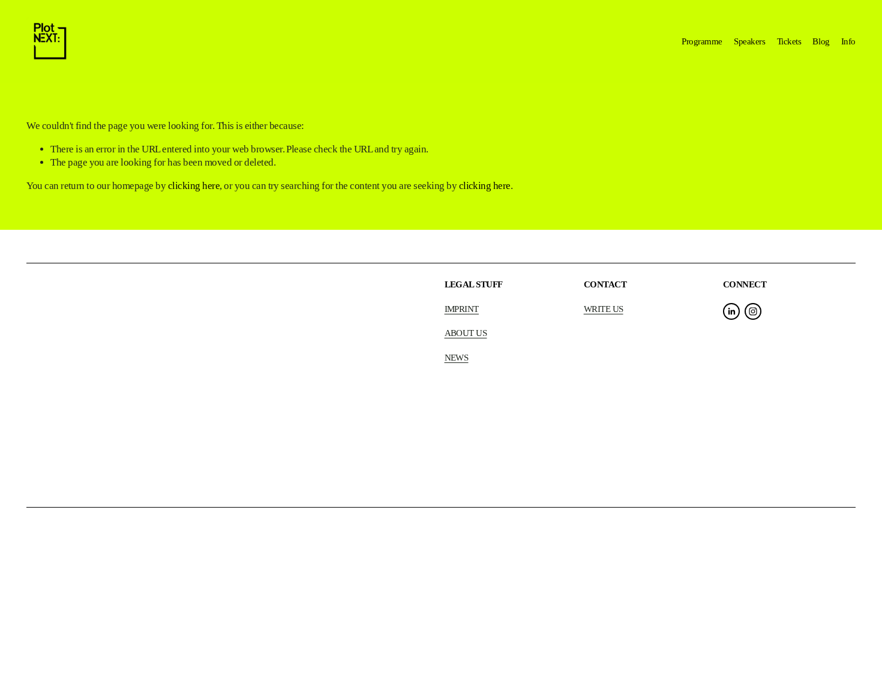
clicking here (194, 185)
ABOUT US (466, 333)
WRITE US (603, 309)
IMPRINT (462, 309)
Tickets (789, 41)
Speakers (749, 41)
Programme (702, 41)
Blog (820, 41)
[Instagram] (753, 311)
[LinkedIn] (731, 311)
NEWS (457, 357)
